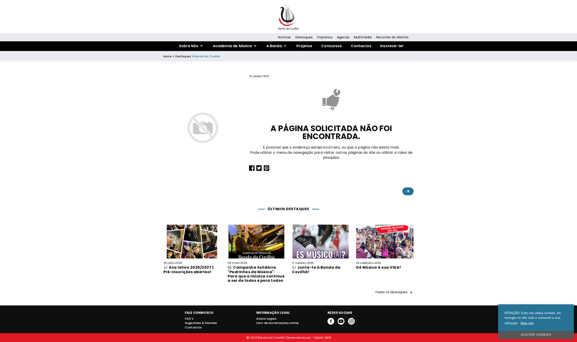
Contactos (361, 46)
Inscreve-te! (391, 46)
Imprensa (324, 37)
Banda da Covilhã (207, 56)
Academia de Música (233, 46)
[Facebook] (330, 320)
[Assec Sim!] (321, 338)
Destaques (304, 37)
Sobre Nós (189, 46)
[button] (408, 191)
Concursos (331, 46)
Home (167, 56)
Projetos (304, 46)
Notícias (284, 37)
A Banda (274, 46)
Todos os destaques (391, 292)
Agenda (343, 37)
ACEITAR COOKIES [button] (536, 334)
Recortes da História (392, 37)
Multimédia (363, 37)
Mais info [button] (527, 323)
